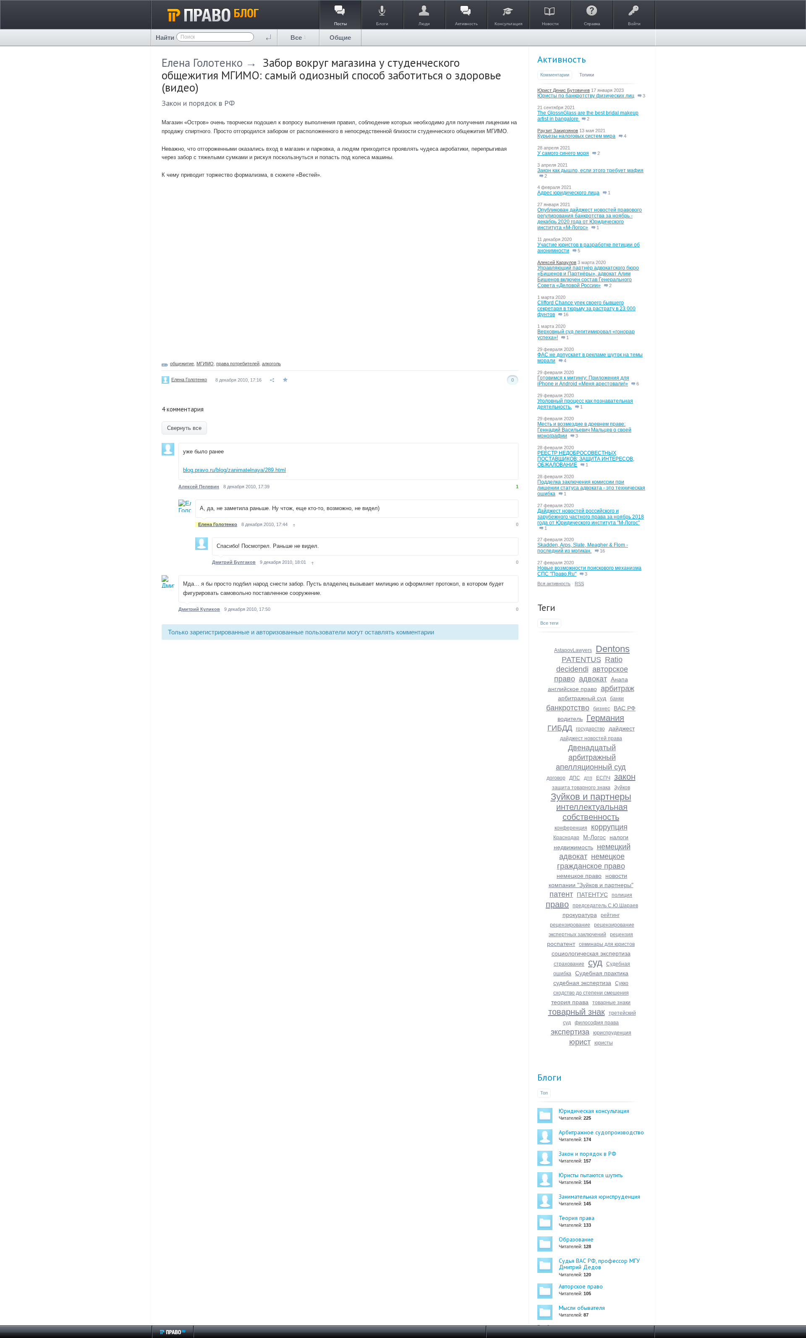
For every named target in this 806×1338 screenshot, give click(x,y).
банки (617, 699)
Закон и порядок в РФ (198, 103)
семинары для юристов (607, 944)
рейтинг (610, 915)
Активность (561, 59)
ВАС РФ (625, 708)
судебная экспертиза (582, 982)
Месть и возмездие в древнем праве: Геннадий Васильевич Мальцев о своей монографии (584, 430)
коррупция (609, 827)
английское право (572, 689)
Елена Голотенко (202, 62)
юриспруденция (612, 1033)
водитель (570, 718)
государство (590, 729)
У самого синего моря (563, 153)
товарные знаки (611, 1002)
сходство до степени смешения (591, 993)
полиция (622, 895)
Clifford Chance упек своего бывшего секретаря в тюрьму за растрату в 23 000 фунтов (586, 308)
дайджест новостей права (591, 738)
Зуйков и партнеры (591, 796)
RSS (579, 583)
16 (565, 314)
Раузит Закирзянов (557, 130)
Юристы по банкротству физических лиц (585, 96)
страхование (569, 964)
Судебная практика (601, 973)
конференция (571, 828)
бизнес (601, 709)
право (557, 904)
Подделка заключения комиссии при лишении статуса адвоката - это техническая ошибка (591, 488)
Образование (576, 1239)
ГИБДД (559, 728)
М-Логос (594, 837)
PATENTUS (581, 659)
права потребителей (237, 363)
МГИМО (205, 363)
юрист (580, 1042)
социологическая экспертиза (591, 953)
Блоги (549, 1077)
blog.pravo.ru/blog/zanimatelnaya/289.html (234, 470)
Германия (605, 718)
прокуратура (580, 914)
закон (625, 776)
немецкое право (579, 875)
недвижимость (573, 847)
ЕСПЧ (603, 778)
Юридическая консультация (594, 1111)
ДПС (574, 778)
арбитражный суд (582, 698)
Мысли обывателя (582, 1308)
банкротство (567, 708)
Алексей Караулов (556, 262)
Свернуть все (184, 428)
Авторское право (581, 1286)
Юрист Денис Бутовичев (563, 90)
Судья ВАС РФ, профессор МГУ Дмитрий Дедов (599, 1264)
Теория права (576, 1218)
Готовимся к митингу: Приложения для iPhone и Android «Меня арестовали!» (583, 381)
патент (561, 894)
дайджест (622, 728)
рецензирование (570, 925)
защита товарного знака (581, 788)
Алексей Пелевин (198, 486)
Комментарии (554, 74)
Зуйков (622, 788)
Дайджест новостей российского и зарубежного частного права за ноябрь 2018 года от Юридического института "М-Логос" (590, 517)
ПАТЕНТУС (592, 894)
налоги (619, 837)
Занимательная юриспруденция (599, 1196)
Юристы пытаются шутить (591, 1175)
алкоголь (271, 363)
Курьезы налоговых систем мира (576, 136)
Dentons (613, 649)
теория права (570, 1002)
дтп (588, 778)
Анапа (619, 679)
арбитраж (617, 688)
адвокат (593, 679)
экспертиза (570, 1032)
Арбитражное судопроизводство (601, 1132)
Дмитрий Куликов (199, 609)
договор (556, 778)
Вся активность (553, 583)
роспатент (561, 943)
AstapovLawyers (573, 650)
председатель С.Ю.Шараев (605, 906)
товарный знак (576, 1011)
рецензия (621, 934)
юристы (603, 1043)
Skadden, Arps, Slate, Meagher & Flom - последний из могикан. (582, 548)
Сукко (621, 983)
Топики (586, 74)
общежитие (182, 363)
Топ (544, 1092)
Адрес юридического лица (568, 193)
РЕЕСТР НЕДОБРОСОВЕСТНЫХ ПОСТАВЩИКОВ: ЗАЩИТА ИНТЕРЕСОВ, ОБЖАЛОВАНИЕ (585, 459)
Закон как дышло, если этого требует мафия (590, 170)
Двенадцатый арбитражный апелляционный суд (591, 757)
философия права (597, 1023)
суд (595, 962)
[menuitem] (298, 37)
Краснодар (566, 838)
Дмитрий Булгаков (234, 562)
